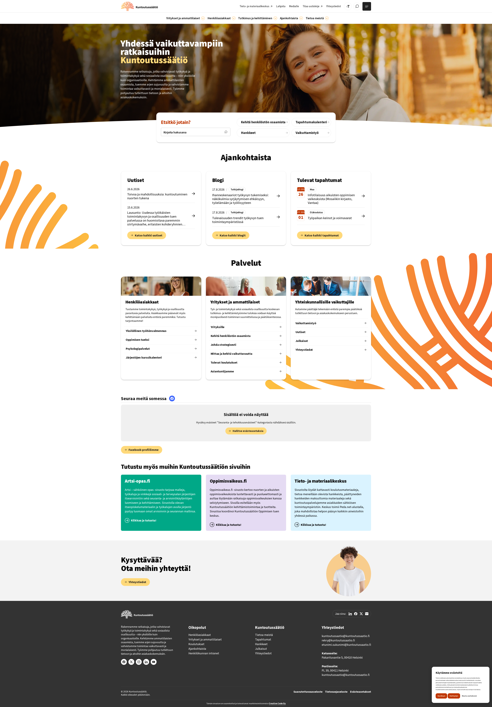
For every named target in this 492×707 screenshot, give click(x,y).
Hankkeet (261, 644)
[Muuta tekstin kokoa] (348, 6)
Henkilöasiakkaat (199, 635)
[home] (139, 6)
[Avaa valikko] (366, 6)
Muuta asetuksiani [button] (469, 696)
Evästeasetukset (360, 691)
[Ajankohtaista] (275, 18)
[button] (185, 18)
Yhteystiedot (263, 653)
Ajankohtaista (197, 649)
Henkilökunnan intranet (203, 653)
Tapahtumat (263, 639)
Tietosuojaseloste (336, 691)
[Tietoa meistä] (327, 18)
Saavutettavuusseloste (308, 691)
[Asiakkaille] (233, 18)
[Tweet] (361, 613)
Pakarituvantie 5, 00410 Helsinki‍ (342, 657)
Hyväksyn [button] (441, 696)
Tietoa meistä (264, 635)
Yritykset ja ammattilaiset (205, 639)
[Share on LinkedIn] (350, 613)
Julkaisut (261, 649)
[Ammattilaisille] (203, 18)
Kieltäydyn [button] (454, 696)
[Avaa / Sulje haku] (357, 6)
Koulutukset (196, 644)
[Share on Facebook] (355, 613)
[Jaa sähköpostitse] (366, 613)
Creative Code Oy (277, 703)
